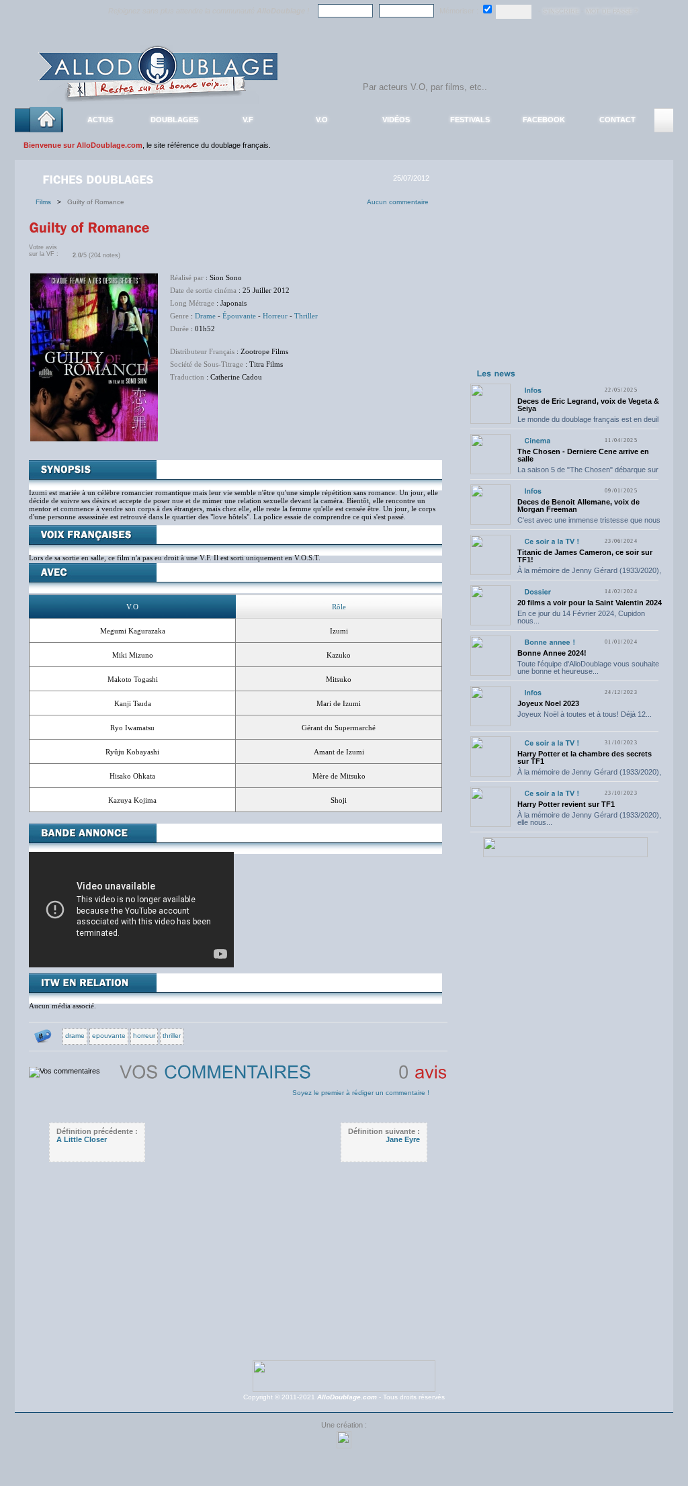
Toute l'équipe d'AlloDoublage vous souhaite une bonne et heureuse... (588, 667)
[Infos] (533, 390)
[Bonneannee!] (549, 642)
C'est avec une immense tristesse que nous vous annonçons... (588, 523)
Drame (205, 316)
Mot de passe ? (612, 11)
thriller (172, 1035)
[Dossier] (537, 591)
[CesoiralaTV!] (551, 541)
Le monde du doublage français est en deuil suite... (587, 423)
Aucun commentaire (398, 202)
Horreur (275, 316)
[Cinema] (537, 440)
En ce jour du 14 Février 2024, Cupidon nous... (581, 617)
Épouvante (239, 316)
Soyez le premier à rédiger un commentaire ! (360, 1092)
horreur (144, 1035)
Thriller (306, 316)
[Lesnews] (496, 373)
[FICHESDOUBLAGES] (99, 178)
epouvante (109, 1035)
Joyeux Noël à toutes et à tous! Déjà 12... (584, 714)
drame (75, 1035)
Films (46, 202)
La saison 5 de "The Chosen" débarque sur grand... (587, 473)
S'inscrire (561, 11)
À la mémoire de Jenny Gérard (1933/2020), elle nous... (589, 574)
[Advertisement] (565, 281)
